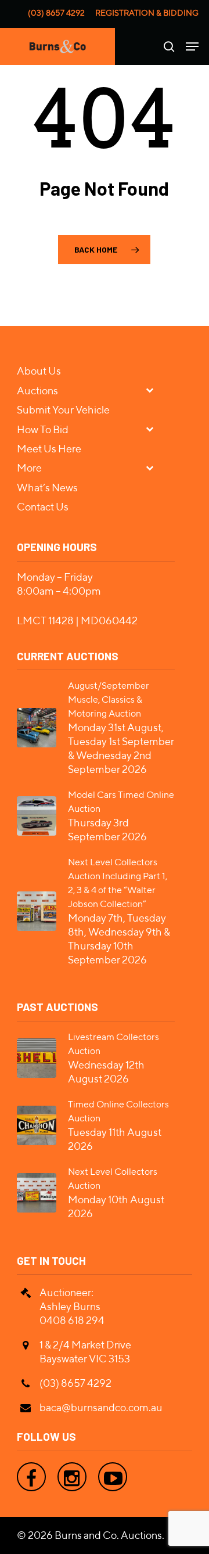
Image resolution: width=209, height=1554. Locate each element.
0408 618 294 (72, 1320)
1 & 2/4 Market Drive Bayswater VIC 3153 (85, 1352)
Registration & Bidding (147, 12)
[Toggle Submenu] (154, 390)
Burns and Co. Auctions (108, 1535)
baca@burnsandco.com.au (101, 1407)
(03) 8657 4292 (56, 12)
